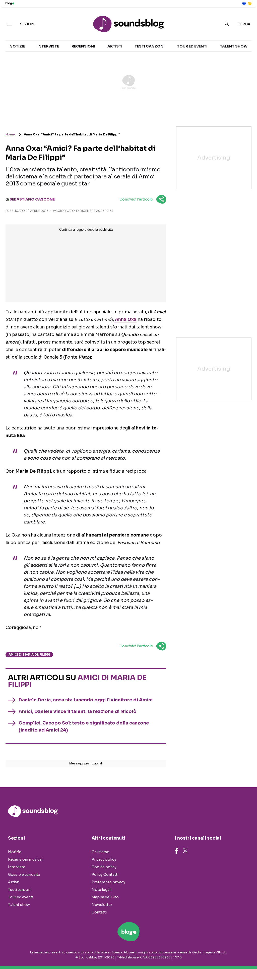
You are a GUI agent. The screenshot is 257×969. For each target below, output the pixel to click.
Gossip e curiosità (24, 874)
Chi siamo (100, 852)
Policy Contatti (105, 874)
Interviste (48, 46)
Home (10, 134)
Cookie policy (104, 867)
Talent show (233, 46)
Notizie (17, 46)
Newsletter (102, 904)
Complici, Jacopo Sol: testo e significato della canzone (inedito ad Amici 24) (84, 726)
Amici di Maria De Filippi (29, 654)
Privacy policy (104, 859)
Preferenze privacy (108, 882)
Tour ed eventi (192, 46)
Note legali (101, 889)
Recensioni (83, 46)
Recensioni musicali (25, 859)
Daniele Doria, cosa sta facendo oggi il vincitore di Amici (86, 700)
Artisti (114, 46)
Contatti (99, 912)
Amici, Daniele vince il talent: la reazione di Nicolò (78, 711)
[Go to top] (218, 952)
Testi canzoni (149, 46)
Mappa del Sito (105, 897)
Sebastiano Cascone (32, 199)
